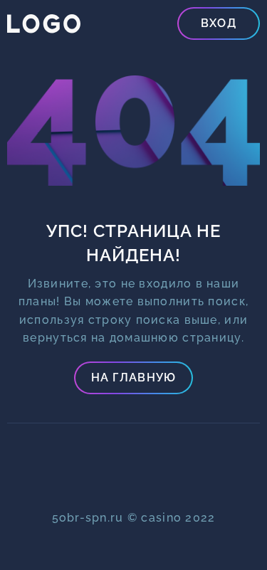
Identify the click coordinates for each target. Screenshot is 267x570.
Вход (218, 23)
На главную (134, 377)
